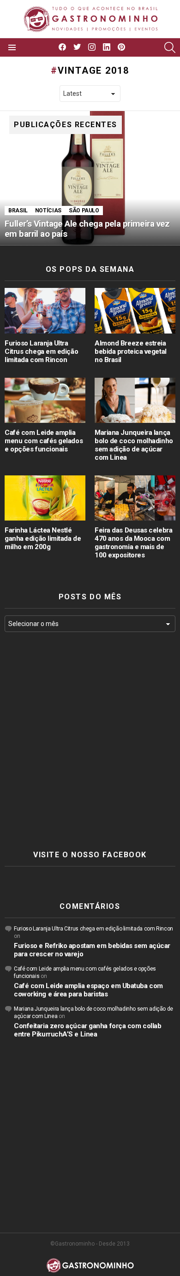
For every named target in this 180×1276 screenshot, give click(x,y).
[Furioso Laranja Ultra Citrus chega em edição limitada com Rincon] (45, 310)
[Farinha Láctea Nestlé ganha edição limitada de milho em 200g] (45, 498)
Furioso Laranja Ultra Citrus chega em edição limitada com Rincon (41, 351)
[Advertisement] (90, 741)
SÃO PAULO (84, 210)
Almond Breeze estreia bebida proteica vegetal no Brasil (131, 351)
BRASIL (18, 210)
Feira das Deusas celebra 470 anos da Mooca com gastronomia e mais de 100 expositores (133, 542)
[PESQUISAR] (169, 47)
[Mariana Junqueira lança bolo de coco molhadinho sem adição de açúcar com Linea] (135, 400)
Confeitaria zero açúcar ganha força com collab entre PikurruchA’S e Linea (87, 1030)
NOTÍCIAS (48, 210)
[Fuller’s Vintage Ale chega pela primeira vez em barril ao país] (90, 178)
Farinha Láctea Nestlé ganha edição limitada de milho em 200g (43, 538)
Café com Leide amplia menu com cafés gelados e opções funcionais (44, 440)
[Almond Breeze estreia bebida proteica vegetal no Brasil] (135, 310)
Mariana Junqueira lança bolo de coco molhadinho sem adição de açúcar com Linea (134, 445)
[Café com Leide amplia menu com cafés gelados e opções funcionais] (45, 400)
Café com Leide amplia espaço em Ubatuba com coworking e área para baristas (88, 990)
